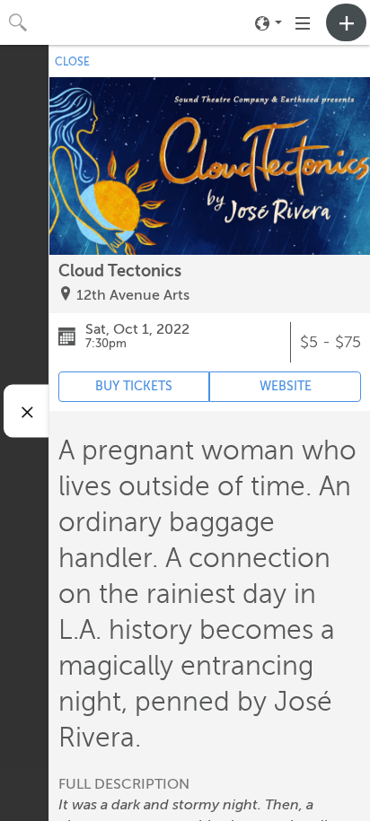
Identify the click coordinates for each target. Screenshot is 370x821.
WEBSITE (286, 386)
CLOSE (72, 62)
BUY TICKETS (133, 386)
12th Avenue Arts (132, 295)
